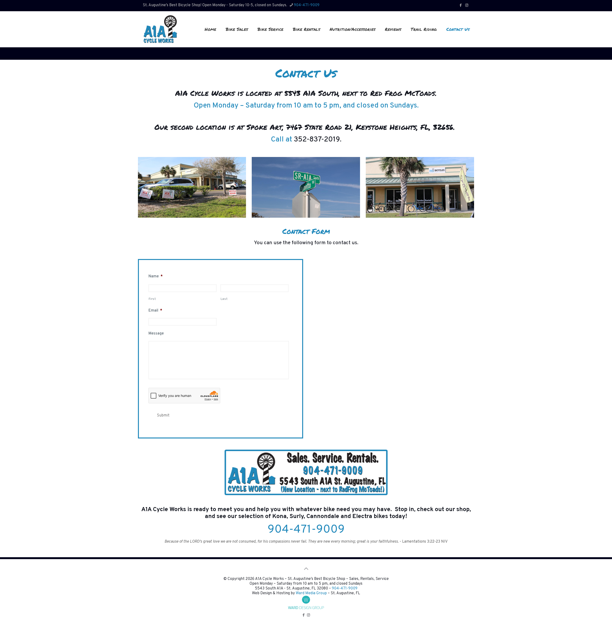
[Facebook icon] (461, 5)
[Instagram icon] (467, 5)
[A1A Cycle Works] (160, 29)
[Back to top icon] (306, 569)
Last (224, 299)
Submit (163, 415)
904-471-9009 (306, 5)
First (152, 299)
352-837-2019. (317, 139)
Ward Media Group (311, 593)
